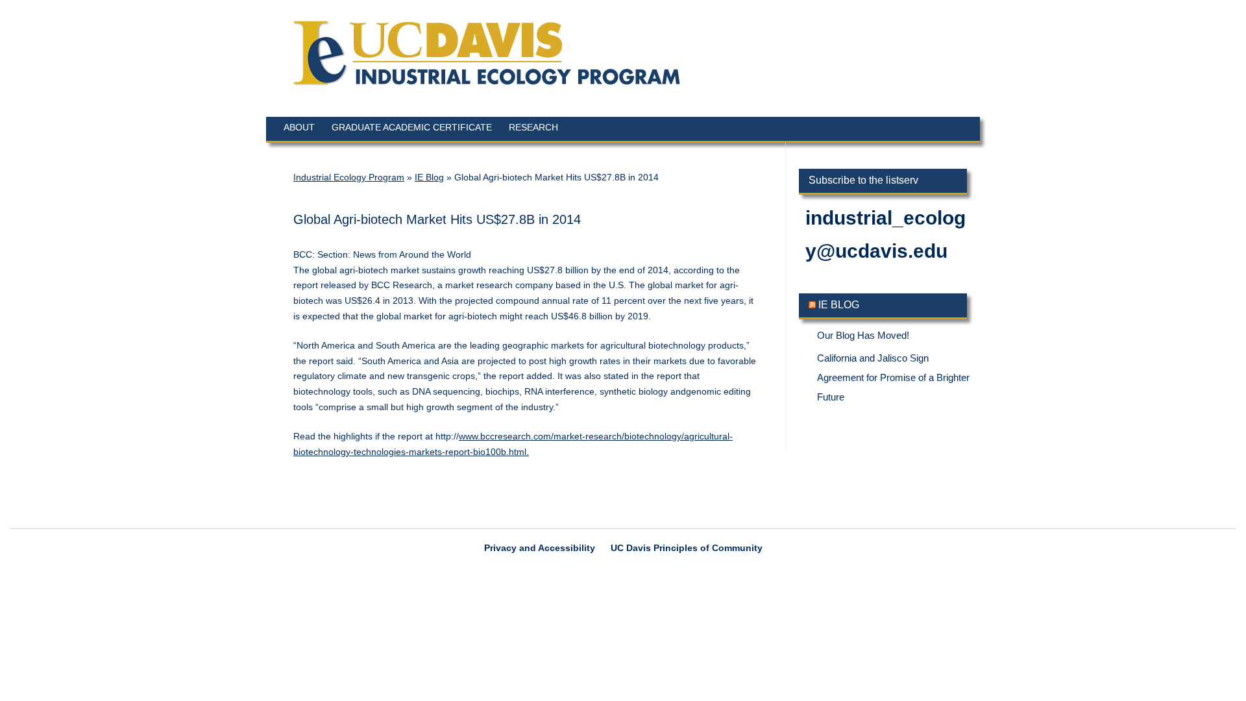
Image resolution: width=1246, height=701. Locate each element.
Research (533, 127)
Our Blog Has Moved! (863, 335)
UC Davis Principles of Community (687, 548)
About (299, 127)
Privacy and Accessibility (539, 548)
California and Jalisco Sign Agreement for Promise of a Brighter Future (893, 377)
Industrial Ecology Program (348, 177)
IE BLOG (838, 304)
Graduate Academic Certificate (412, 127)
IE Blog (429, 177)
